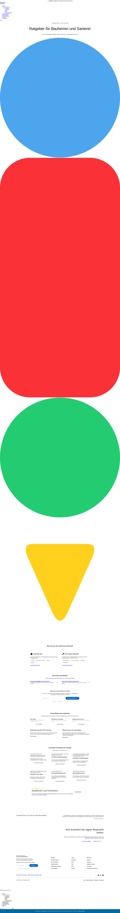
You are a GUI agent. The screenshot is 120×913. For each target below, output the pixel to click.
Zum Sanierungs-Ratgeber (67, 665)
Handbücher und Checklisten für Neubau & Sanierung (60, 0)
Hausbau (88, 859)
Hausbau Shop (5, 14)
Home (3, 5)
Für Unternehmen (8, 12)
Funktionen (7, 9)
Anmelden (33, 865)
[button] (1, 20)
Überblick (7, 8)
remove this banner (81, 911)
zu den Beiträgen (39, 724)
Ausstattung (89, 866)
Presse (72, 866)
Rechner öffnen (33, 736)
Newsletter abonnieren (71, 698)
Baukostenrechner (54, 864)
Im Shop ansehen (77, 791)
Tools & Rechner (5, 16)
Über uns (4, 17)
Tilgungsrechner (54, 868)
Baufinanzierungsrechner (56, 866)
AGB (84, 880)
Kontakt (73, 868)
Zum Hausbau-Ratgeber (35, 665)
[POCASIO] (2, 2)
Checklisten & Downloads (92, 868)
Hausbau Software (54, 859)
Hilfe (6, 11)
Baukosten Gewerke (91, 864)
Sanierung (89, 861)
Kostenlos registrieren (86, 841)
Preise (6, 10)
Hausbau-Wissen (5, 13)
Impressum (101, 880)
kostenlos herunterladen (38, 762)
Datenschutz (96, 880)
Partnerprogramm (89, 880)
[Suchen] (13, 908)
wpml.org (44, 911)
